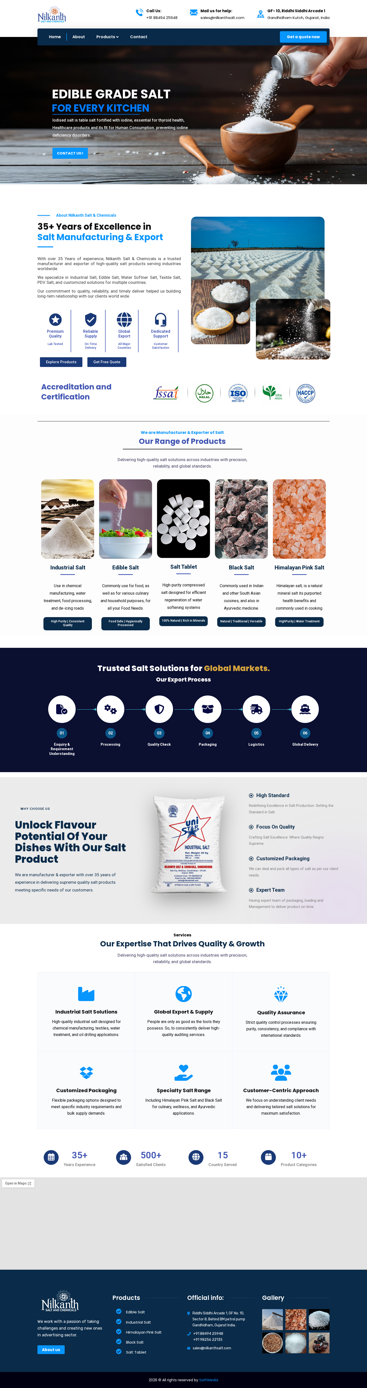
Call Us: (153, 10)
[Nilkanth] (51, 14)
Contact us (69, 152)
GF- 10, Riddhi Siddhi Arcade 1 (296, 10)
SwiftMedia (208, 1380)
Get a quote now (303, 36)
